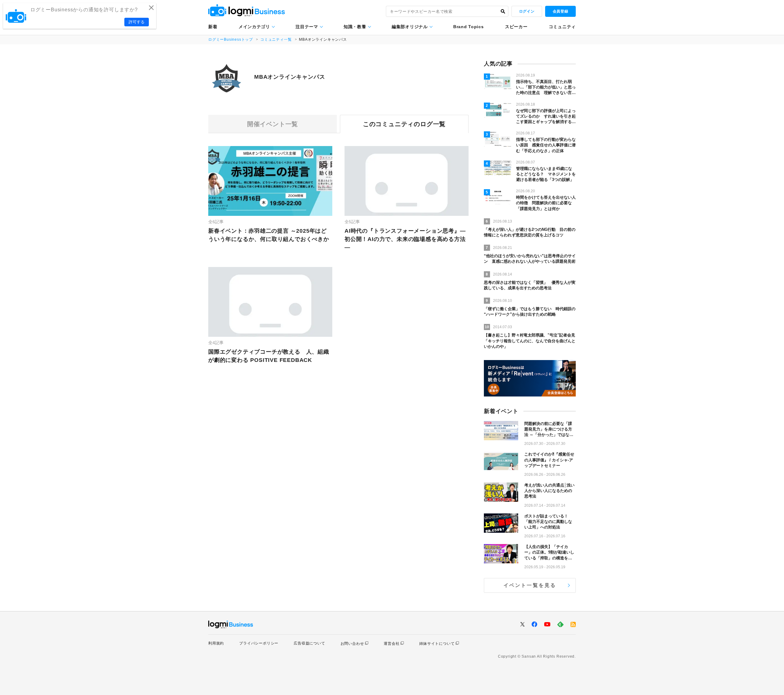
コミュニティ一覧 (276, 39)
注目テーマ (307, 26)
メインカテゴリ (254, 26)
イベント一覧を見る (529, 585)
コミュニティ (562, 26)
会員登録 (560, 11)
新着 (212, 26)
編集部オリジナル (410, 26)
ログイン (526, 11)
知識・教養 (355, 26)
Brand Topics (468, 26)
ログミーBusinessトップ (230, 39)
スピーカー (516, 26)
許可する (137, 22)
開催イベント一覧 (272, 124)
